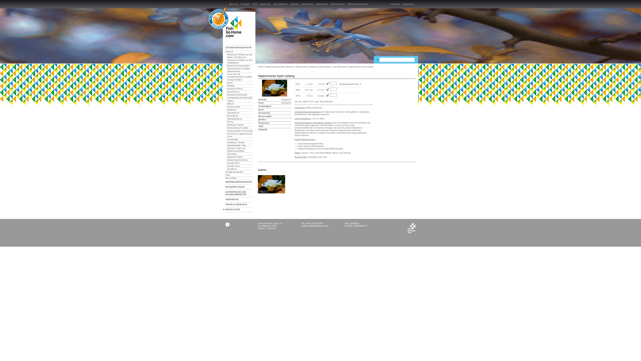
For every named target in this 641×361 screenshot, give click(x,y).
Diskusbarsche (233, 92)
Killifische (230, 104)
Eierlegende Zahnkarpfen (237, 95)
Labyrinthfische (233, 113)
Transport (245, 4)
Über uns (233, 4)
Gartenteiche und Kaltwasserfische (235, 193)
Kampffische (232, 169)
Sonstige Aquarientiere (234, 172)
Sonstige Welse (233, 163)
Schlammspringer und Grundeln (240, 131)
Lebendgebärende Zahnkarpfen (240, 98)
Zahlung (294, 4)
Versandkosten (280, 4)
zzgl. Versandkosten (324, 101)
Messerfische (232, 116)
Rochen (230, 122)
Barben (230, 83)
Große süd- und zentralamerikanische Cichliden (239, 75)
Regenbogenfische (234, 119)
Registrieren (408, 4)
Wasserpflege (231, 178)
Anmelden (395, 4)
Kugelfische (231, 110)
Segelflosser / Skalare (236, 142)
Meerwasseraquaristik (238, 182)
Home (260, 67)
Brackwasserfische (235, 89)
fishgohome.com (411, 227)
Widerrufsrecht (338, 4)
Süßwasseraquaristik (238, 47)
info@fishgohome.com (318, 226)
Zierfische (229, 52)
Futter (227, 175)
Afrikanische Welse (235, 157)
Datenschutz (322, 4)
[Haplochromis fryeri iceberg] (271, 184)
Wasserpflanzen (235, 187)
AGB (254, 4)
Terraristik (232, 199)
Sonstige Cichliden (234, 80)
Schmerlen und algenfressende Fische (239, 135)
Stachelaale (231, 154)
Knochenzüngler (233, 107)
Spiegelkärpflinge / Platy (236, 145)
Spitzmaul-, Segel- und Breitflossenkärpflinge (236, 149)
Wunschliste (232, 209)
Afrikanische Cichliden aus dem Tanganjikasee (239, 61)
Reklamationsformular (357, 4)
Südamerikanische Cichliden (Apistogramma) (238, 70)
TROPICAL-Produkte (236, 204)
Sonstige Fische (233, 166)
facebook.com (227, 224)
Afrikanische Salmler (235, 125)
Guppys (230, 101)
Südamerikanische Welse (237, 160)
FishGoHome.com (234, 26)
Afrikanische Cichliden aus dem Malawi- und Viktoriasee (239, 56)
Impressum (265, 4)
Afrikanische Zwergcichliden (238, 66)
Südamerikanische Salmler (238, 128)
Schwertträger (233, 139)
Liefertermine (307, 4)
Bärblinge (231, 86)
